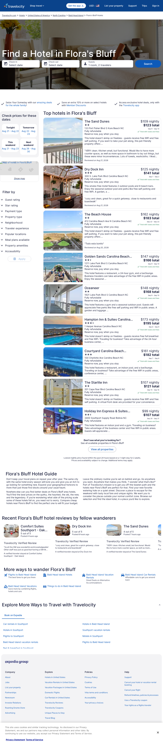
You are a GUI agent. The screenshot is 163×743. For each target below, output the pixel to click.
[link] (23, 578)
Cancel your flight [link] (132, 690)
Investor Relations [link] (13, 702)
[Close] (157, 732)
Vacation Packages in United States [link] (61, 687)
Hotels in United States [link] (55, 677)
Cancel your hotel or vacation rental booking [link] (140, 683)
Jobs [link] (7, 682)
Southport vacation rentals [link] (96, 630)
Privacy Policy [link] (91, 677)
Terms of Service (34, 739)
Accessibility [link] (90, 697)
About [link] (7, 677)
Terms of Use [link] (90, 687)
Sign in (155, 5)
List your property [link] (13, 687)
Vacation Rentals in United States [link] (59, 682)
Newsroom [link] (10, 697)
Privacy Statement (15, 739)
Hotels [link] (22, 15)
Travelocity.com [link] (9, 15)
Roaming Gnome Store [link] (15, 708)
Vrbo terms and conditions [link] (96, 692)
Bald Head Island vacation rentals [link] (20, 642)
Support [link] (127, 677)
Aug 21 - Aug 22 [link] (10, 131)
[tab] (13, 615)
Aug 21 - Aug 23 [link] (10, 148)
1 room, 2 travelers (100, 65)
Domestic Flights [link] (52, 692)
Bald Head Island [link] (75, 15)
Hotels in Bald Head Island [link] (96, 624)
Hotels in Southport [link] (13, 630)
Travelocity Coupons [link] (54, 708)
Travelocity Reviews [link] (54, 702)
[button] (81, 604)
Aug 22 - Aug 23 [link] (28, 132)
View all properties (102, 449)
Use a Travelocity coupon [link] (135, 700)
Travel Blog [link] (50, 718)
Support (132, 5)
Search (148, 63)
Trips (144, 5)
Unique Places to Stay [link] (55, 713)
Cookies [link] (88, 682)
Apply (19, 258)
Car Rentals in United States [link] (57, 697)
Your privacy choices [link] (94, 702)
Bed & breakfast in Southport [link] (18, 648)
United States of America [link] (39, 15)
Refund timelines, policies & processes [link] (141, 695)
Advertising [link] (10, 713)
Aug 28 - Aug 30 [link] (28, 150)
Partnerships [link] (10, 692)
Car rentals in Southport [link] (15, 624)
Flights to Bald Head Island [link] (96, 642)
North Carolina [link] (59, 15)
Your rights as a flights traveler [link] (137, 705)
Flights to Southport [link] (13, 636)
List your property (113, 5)
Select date (16, 65)
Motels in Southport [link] (92, 636)
